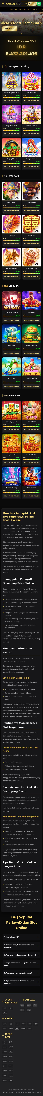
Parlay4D (35, 707)
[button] (40, 23)
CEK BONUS (9, 28)
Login (24, 3)
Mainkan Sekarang (11, 101)
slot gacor (12, 658)
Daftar (32, 3)
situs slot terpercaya (23, 592)
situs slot (19, 525)
